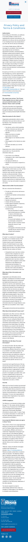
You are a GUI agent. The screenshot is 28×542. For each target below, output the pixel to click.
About (2, 511)
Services (7, 511)
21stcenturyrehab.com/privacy (11, 92)
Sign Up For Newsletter (9, 529)
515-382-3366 (6, 87)
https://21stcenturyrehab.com (14, 450)
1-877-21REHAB (8, 521)
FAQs (10, 511)
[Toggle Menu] (25, 2)
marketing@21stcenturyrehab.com (11, 89)
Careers (14, 511)
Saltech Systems (11, 508)
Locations (19, 511)
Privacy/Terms (4, 512)
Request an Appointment (13, 12)
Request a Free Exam (13, 16)
